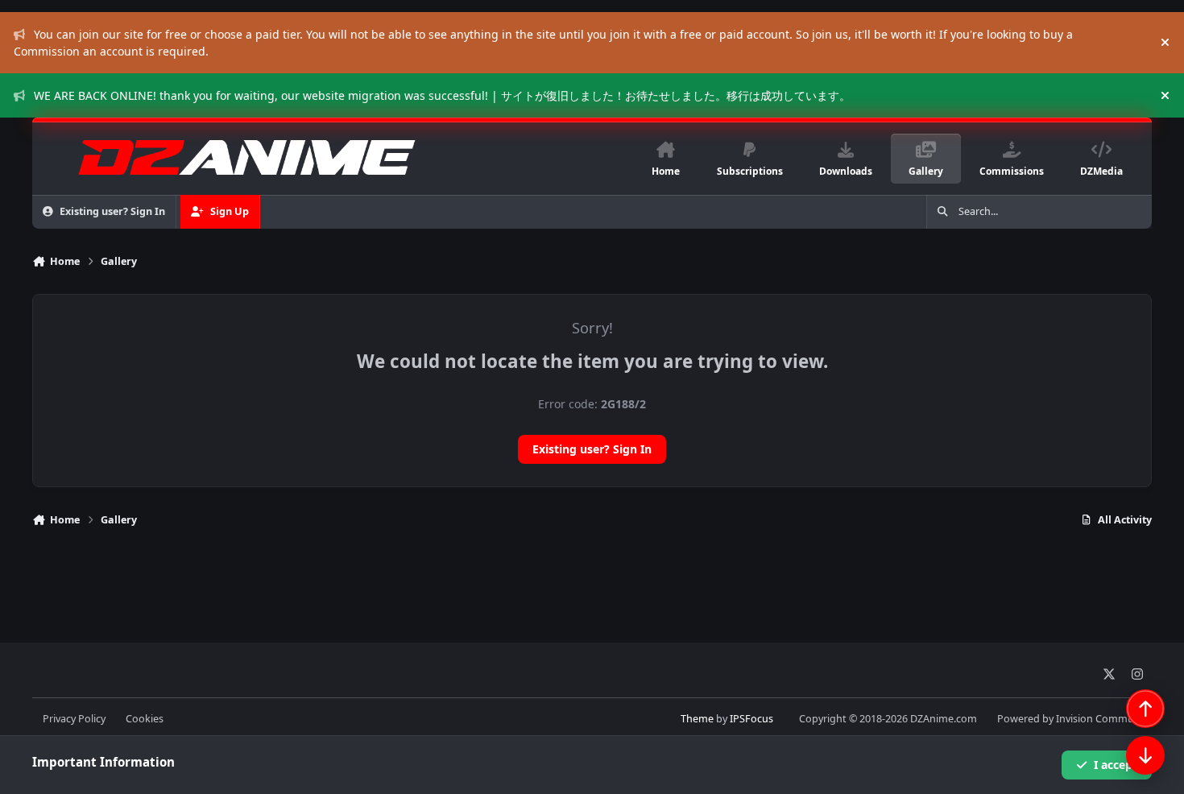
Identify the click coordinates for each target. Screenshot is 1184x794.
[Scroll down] (1145, 755)
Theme (697, 719)
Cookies (145, 719)
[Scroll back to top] (1145, 708)
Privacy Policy (74, 719)
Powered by (1074, 719)
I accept (1115, 764)
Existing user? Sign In (592, 449)
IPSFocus (751, 719)
